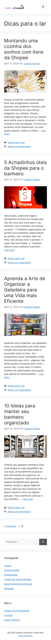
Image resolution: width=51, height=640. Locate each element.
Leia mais (9, 250)
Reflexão (9, 588)
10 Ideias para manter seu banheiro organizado (19, 414)
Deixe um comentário (19, 146)
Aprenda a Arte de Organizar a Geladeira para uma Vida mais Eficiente (24, 290)
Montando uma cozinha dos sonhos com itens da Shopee (23, 49)
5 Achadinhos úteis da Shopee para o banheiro (25, 167)
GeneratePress (25, 635)
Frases (7, 565)
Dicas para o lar (16, 142)
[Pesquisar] (43, 542)
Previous (10, 526)
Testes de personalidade (17, 579)
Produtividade (11, 570)
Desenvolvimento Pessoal (18, 584)
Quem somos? (12, 620)
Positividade (11, 574)
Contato (8, 615)
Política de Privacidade (16, 610)
